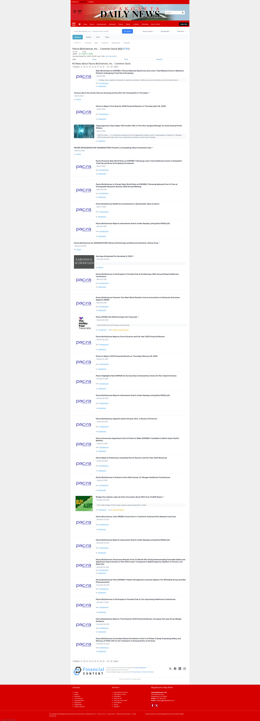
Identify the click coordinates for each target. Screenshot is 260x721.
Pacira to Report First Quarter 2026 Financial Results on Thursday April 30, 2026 (131, 106)
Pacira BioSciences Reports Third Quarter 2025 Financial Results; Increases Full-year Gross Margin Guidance (138, 620)
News (96, 43)
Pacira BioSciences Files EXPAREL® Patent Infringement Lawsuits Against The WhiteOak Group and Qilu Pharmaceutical (141, 581)
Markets (78, 37)
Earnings (115, 330)
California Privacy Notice (123, 714)
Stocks (88, 37)
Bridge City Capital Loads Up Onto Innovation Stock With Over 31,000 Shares (130, 497)
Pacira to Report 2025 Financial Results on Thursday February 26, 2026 (126, 356)
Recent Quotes (148, 31)
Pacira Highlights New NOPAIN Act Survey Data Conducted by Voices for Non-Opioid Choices (136, 376)
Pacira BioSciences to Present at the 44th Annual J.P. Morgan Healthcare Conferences (133, 477)
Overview (88, 43)
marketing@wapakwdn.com (165, 700)
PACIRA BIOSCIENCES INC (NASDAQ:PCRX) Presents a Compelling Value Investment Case (113, 148)
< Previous (76, 67)
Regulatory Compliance (118, 510)
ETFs (98, 37)
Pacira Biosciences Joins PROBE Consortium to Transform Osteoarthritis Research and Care (136, 516)
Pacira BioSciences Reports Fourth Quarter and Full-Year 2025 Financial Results (130, 336)
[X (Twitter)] (170, 671)
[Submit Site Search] (183, 12)
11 (108, 67)
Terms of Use (101, 714)
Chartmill (78, 99)
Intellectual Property (123, 330)
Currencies (104, 43)
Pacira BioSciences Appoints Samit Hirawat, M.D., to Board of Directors (126, 419)
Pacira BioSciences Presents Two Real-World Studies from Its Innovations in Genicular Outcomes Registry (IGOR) (138, 298)
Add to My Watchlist (110, 56)
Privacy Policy (136, 672)
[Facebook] (175, 671)
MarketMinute (101, 141)
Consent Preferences (8, 720)
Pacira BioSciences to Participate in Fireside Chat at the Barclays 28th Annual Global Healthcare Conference (137, 275)
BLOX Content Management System (162, 714)
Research (159, 59)
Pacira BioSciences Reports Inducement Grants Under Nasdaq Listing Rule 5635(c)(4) (133, 223)
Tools (107, 37)
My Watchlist (165, 31)
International (116, 43)
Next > (116, 67)
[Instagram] (185, 671)
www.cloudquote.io (141, 668)
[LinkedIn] (180, 671)
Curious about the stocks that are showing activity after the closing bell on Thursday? (112, 93)
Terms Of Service (148, 672)
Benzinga (100, 267)
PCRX (126, 48)
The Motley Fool (102, 330)
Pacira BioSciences (104, 83)
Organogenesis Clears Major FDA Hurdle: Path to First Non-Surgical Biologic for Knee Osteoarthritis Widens (139, 127)
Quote (94, 59)
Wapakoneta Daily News (67, 714)
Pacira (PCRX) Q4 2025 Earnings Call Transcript (117, 317)
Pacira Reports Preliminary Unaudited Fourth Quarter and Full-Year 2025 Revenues (131, 458)
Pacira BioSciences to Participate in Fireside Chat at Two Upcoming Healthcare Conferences (136, 599)
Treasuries (126, 43)
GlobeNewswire (102, 86)
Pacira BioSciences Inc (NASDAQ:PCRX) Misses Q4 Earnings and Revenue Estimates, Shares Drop (117, 243)
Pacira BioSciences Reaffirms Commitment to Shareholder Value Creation (127, 204)
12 (111, 67)
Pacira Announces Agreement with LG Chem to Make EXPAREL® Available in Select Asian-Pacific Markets (137, 439)
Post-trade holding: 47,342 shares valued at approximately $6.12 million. (122, 505)
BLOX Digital (180, 714)
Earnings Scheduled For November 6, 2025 (115, 256)
